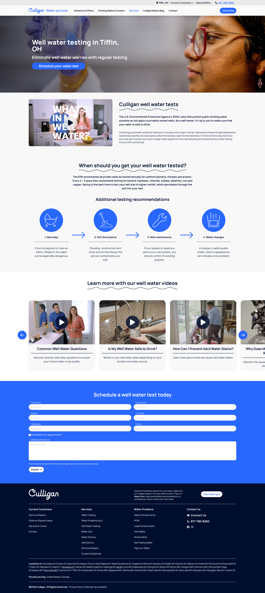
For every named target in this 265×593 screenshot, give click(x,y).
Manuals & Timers (38, 526)
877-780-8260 (226, 2)
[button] (22, 335)
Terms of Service (88, 464)
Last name (140, 402)
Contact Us (198, 515)
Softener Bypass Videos (40, 520)
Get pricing (228, 10)
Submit (35, 469)
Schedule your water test (59, 66)
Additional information (40, 439)
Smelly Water (140, 537)
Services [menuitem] (134, 10)
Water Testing (88, 515)
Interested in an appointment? (46, 434)
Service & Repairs (37, 515)
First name (35, 402)
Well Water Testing (90, 526)
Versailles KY (68, 566)
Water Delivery (88, 537)
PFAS (136, 520)
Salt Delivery (87, 542)
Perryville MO (51, 570)
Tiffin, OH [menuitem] (163, 2)
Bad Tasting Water (143, 542)
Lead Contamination (144, 526)
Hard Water (139, 531)
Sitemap (88, 586)
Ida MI (119, 566)
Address (34, 413)
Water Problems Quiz (92, 520)
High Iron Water (142, 548)
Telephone (35, 424)
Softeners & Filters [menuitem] (84, 10)
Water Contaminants (144, 515)
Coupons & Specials (91, 553)
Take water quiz (211, 494)
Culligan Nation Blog (153, 10)
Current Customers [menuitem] (181, 2)
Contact (173, 10)
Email (138, 424)
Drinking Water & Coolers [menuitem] (111, 10)
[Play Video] (70, 122)
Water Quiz (87, 531)
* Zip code (139, 413)
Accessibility (100, 586)
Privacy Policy (73, 464)
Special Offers (203, 2)
